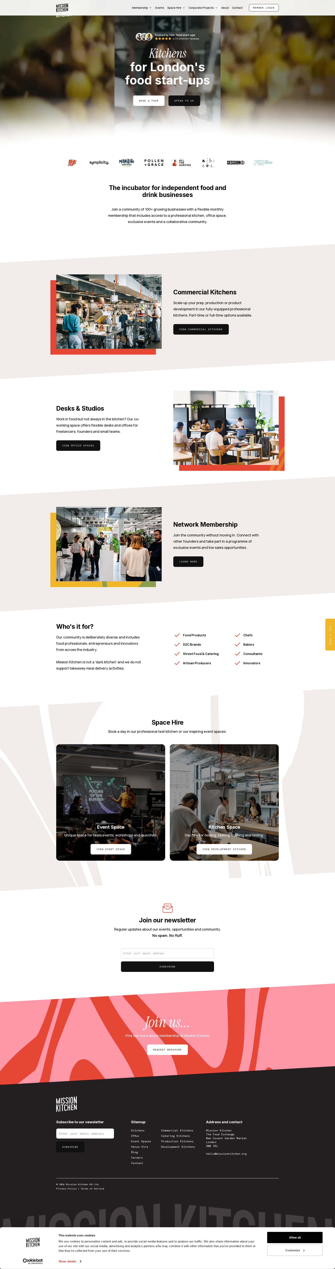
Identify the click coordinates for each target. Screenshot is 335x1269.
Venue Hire (139, 1146)
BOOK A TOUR (149, 100)
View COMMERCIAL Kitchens (201, 329)
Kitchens (137, 1130)
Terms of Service (92, 1188)
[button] (142, 7)
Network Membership (205, 524)
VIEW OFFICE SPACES (78, 445)
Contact (137, 1163)
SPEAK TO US (184, 100)
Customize (292, 1250)
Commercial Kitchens (205, 292)
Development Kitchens (178, 1146)
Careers (137, 1157)
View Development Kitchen (224, 849)
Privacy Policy (66, 1188)
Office (135, 1135)
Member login (264, 7)
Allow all (295, 1237)
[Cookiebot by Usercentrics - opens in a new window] (33, 1261)
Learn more (188, 561)
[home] (62, 7)
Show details (67, 1261)
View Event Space (111, 849)
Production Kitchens (177, 1141)
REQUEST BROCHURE (167, 1049)
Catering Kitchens (175, 1135)
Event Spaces (141, 1141)
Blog (134, 1152)
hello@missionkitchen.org (226, 1153)
